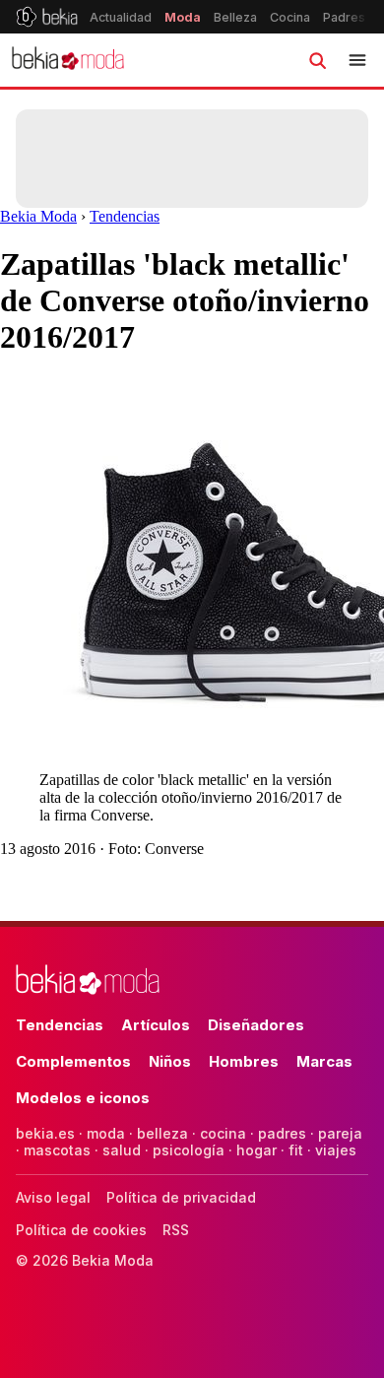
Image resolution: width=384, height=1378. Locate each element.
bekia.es (45, 1133)
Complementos (73, 1061)
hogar (256, 1150)
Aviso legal (53, 1197)
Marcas (324, 1061)
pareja (340, 1133)
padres (282, 1133)
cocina (223, 1133)
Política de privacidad (181, 1197)
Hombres (244, 1061)
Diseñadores (256, 1025)
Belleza (235, 17)
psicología (188, 1150)
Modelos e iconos (83, 1097)
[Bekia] (47, 17)
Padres (344, 17)
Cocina (290, 17)
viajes (335, 1150)
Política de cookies (81, 1229)
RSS (175, 1229)
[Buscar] (317, 60)
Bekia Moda (38, 216)
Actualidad (121, 17)
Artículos (155, 1025)
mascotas (57, 1150)
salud (121, 1150)
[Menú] (357, 60)
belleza (162, 1133)
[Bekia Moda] (68, 60)
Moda (182, 17)
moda (106, 1133)
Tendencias (125, 216)
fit (295, 1150)
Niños (170, 1061)
